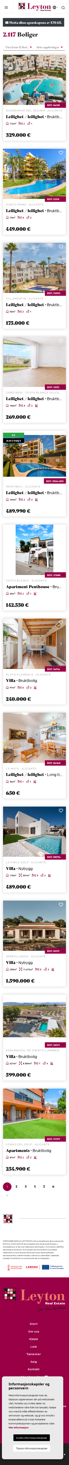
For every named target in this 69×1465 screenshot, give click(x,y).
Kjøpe (33, 1339)
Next (61, 80)
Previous (8, 80)
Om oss (33, 1331)
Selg (33, 1361)
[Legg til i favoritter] (61, 59)
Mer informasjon (19, 1427)
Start (34, 1323)
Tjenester (33, 1354)
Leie (33, 1346)
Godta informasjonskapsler (31, 1437)
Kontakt (34, 1369)
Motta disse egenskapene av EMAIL (35, 22)
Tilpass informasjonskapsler (32, 1448)
